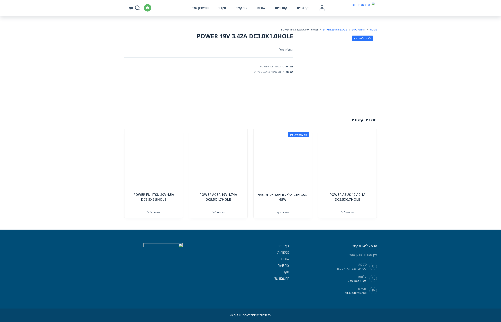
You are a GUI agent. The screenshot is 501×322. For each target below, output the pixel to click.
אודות (261, 8)
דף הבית (303, 8)
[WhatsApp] (147, 8)
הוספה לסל (347, 212)
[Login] (322, 8)
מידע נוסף (283, 212)
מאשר (68, 311)
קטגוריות (281, 8)
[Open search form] (137, 7)
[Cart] (130, 7)
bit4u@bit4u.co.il (356, 293)
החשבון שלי (200, 8)
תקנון (222, 8)
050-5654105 (357, 281)
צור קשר (241, 8)
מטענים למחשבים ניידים (267, 71)
